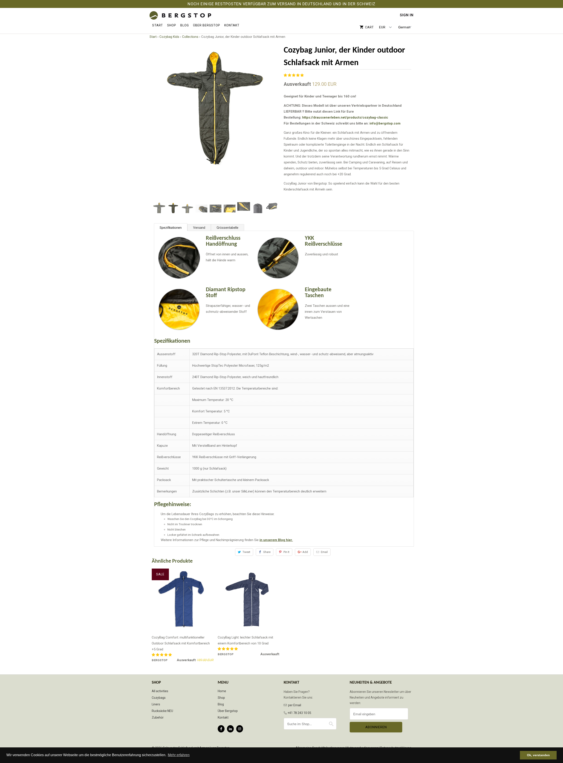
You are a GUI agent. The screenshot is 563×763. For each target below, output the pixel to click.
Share (267, 552)
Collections (190, 37)
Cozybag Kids (169, 37)
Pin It (286, 552)
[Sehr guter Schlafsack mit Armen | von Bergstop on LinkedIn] (230, 728)
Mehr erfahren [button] (179, 755)
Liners (156, 704)
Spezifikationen (171, 228)
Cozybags (159, 697)
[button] (294, 75)
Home (222, 691)
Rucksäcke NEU (162, 711)
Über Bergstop (206, 25)
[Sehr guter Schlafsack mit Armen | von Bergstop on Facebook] (221, 728)
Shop (171, 25)
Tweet (246, 552)
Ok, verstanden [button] (538, 755)
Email (324, 552)
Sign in (406, 15)
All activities (160, 691)
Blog (184, 25)
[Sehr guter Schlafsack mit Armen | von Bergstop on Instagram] (239, 728)
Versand (199, 228)
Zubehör (158, 717)
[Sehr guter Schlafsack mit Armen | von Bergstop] (180, 15)
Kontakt (231, 25)
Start (157, 25)
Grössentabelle (227, 228)
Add (305, 552)
